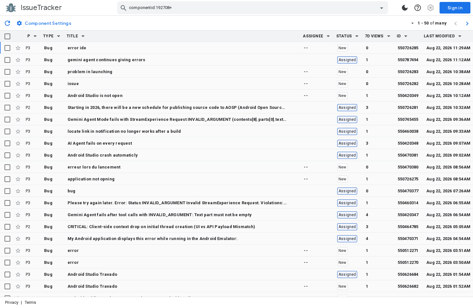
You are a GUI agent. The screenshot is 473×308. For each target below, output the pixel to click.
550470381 (408, 155)
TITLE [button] (72, 36)
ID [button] (399, 36)
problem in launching (90, 71)
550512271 (408, 250)
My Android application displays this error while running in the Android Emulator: (152, 238)
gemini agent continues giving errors (106, 59)
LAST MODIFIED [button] (439, 36)
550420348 (408, 143)
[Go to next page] (467, 23)
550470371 (408, 238)
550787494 (408, 59)
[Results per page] (412, 23)
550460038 (408, 131)
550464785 (408, 226)
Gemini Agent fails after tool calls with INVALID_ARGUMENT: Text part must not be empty (160, 214)
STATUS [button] (344, 36)
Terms (30, 302)
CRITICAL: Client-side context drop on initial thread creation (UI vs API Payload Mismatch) (161, 226)
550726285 (408, 47)
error (73, 250)
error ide (77, 47)
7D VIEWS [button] (374, 36)
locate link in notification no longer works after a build (124, 131)
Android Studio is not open (95, 95)
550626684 (408, 274)
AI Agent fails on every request (100, 143)
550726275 (408, 179)
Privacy (11, 302)
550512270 (408, 262)
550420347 (408, 214)
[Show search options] (381, 8)
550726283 (408, 71)
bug (72, 190)
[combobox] (253, 8)
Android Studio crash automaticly (103, 155)
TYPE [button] (48, 36)
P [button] (28, 36)
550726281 (408, 107)
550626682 (408, 286)
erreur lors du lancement (94, 167)
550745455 (408, 119)
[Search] (123, 8)
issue (73, 83)
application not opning (91, 179)
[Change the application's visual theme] (404, 7)
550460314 (408, 202)
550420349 (408, 95)
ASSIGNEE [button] (313, 36)
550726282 (408, 83)
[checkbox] (7, 36)
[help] (417, 7)
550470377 (408, 190)
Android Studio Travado (92, 274)
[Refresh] (7, 23)
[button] (35, 36)
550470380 (408, 167)
